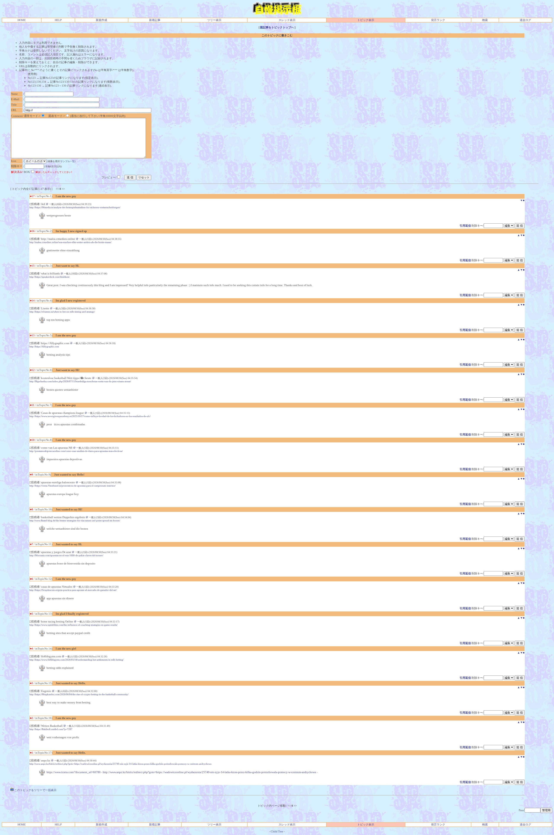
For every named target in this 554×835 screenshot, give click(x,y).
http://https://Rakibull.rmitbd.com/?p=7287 (50, 729)
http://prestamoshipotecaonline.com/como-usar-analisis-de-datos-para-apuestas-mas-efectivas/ (76, 451)
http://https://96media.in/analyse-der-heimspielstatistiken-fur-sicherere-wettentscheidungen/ (74, 207)
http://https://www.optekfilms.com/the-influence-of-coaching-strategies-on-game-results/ (73, 625)
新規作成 (101, 20)
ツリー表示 (214, 20)
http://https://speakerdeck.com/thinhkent (49, 277)
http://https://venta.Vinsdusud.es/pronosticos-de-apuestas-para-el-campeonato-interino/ (72, 485)
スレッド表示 (287, 20)
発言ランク (438, 20)
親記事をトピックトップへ (277, 27)
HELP (58, 20)
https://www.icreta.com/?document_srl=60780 (74, 772)
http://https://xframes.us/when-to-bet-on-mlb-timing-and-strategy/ (62, 311)
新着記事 (154, 20)
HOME (22, 20)
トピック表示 (365, 20)
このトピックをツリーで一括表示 (35, 790)
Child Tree (277, 831)
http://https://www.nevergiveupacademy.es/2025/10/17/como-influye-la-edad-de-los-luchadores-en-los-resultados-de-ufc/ (90, 416)
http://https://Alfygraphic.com (44, 346)
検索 (485, 20)
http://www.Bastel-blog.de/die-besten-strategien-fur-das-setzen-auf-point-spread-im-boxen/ (74, 520)
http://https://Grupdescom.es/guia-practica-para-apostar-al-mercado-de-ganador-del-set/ (73, 590)
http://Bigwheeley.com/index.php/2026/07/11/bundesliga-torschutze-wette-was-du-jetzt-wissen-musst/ (80, 381)
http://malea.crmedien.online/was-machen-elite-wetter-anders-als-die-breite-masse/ (70, 242)
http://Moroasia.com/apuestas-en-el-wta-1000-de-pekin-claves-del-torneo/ (66, 555)
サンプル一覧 (67, 161)
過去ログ (525, 20)
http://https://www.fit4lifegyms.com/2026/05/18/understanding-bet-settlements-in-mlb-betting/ (76, 659)
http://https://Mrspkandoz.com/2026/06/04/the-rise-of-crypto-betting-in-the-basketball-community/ (79, 694)
